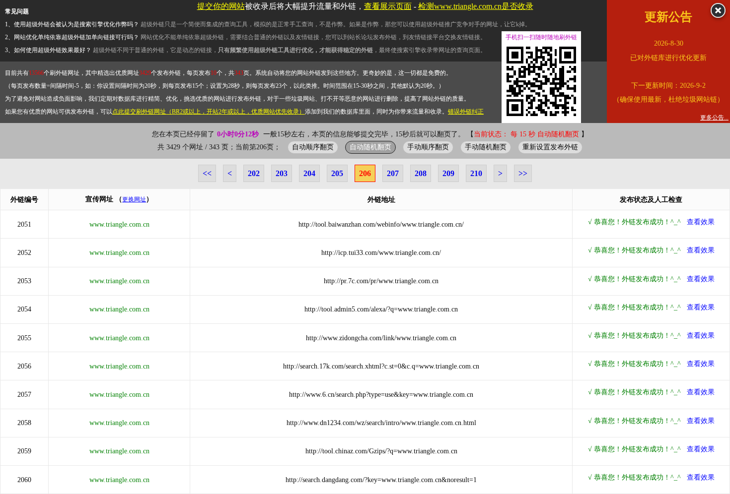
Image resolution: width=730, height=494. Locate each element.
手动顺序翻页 (428, 147)
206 (365, 173)
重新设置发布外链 (550, 147)
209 (448, 173)
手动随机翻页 (486, 147)
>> (522, 173)
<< (207, 173)
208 (421, 173)
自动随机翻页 (370, 147)
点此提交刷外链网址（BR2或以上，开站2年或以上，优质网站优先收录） (208, 111)
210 (476, 173)
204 (309, 173)
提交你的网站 (221, 6)
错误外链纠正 (466, 111)
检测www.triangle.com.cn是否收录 (475, 6)
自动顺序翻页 (313, 147)
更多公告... (714, 117)
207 (393, 173)
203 (282, 173)
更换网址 (134, 199)
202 (254, 173)
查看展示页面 (388, 6)
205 (337, 173)
